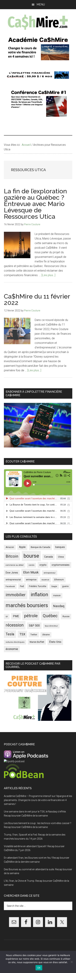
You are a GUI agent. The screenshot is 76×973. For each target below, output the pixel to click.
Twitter (33, 634)
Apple (22, 547)
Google (54, 586)
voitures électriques (15, 642)
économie (12, 649)
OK (39, 967)
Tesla (10, 634)
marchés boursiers (27, 605)
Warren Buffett (37, 642)
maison (57, 595)
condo (31, 565)
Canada (48, 556)
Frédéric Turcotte (37, 586)
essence (45, 579)
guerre (65, 586)
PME (16, 616)
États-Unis (55, 641)
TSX (22, 634)
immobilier (16, 594)
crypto (42, 564)
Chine (61, 556)
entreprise (31, 579)
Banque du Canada (40, 547)
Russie (66, 616)
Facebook (10, 586)
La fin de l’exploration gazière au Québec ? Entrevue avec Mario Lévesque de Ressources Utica (35, 203)
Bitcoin (12, 556)
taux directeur (51, 626)
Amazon (10, 547)
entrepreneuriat (13, 579)
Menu (41, 4)
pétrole (31, 615)
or (7, 616)
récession (15, 625)
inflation (39, 594)
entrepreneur (49, 573)
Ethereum (59, 579)
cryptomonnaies (60, 564)
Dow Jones (12, 572)
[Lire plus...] (48, 275)
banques (60, 547)
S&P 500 (34, 625)
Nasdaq (58, 606)
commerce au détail (15, 565)
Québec (50, 615)
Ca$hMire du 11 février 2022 (37, 299)
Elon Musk (31, 572)
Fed (22, 586)
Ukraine (46, 634)
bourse (31, 556)
